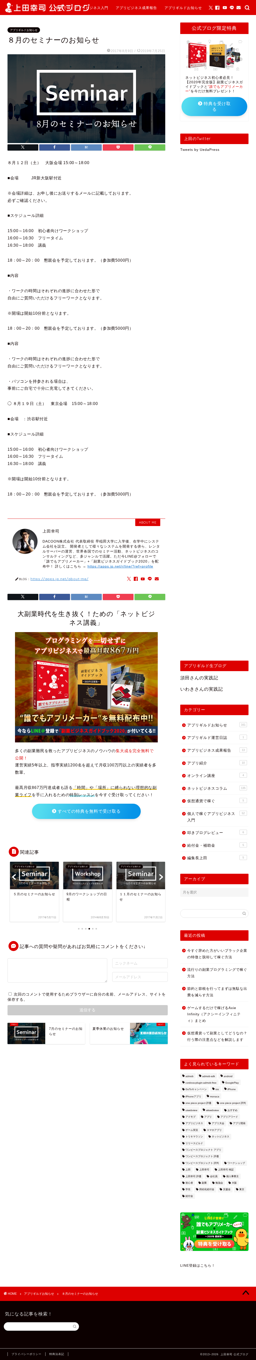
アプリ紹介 (216, 763)
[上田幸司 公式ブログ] (47, 11)
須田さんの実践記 (199, 677)
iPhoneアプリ (193, 1096)
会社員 (214, 1176)
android (228, 1076)
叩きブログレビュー (215, 832)
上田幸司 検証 (226, 1169)
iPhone (232, 1089)
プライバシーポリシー (27, 1353)
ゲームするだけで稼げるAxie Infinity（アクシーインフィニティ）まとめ (214, 1014)
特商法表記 (56, 1353)
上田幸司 (204, 1169)
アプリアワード (229, 1116)
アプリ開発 (239, 1123)
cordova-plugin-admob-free (201, 1082)
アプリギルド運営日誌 (215, 737)
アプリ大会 (218, 1123)
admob (190, 1076)
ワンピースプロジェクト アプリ (203, 1149)
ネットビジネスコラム (216, 788)
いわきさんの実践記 (201, 689)
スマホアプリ (214, 1130)
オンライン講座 (215, 775)
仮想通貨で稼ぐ (215, 801)
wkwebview (212, 1110)
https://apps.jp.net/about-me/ (59, 579)
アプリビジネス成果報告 (136, 8)
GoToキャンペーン (196, 1089)
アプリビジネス (194, 1123)
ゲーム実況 (192, 1130)
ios (217, 1089)
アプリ (208, 1116)
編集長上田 (215, 858)
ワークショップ (236, 1163)
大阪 (234, 1182)
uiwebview (191, 1110)
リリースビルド (194, 1143)
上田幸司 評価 (193, 1176)
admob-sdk (208, 1076)
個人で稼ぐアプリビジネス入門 (82, 8)
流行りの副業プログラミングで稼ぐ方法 (217, 973)
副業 (204, 1182)
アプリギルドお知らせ (183, 8)
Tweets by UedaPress (200, 150)
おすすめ (233, 1110)
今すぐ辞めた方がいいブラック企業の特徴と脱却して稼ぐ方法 (217, 954)
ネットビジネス (220, 1136)
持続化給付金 (206, 1189)
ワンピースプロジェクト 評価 (202, 1156)
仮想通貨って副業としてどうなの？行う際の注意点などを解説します (217, 1036)
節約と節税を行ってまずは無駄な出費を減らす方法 (217, 992)
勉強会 (219, 1182)
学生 (188, 1189)
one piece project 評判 (233, 1103)
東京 (241, 1189)
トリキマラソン (194, 1136)
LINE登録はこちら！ (197, 1265)
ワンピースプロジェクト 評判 (202, 1163)
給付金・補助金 (215, 845)
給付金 (189, 1196)
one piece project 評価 (198, 1103)
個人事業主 (232, 1176)
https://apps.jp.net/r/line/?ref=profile (120, 566)
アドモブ (191, 1116)
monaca (214, 1096)
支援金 (226, 1189)
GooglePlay (232, 1082)
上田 (188, 1169)
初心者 (189, 1182)
